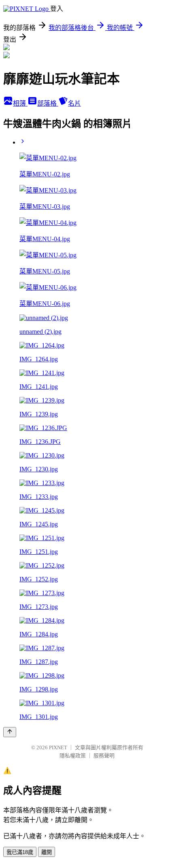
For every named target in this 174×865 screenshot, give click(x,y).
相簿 (20, 103)
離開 (46, 852)
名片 (74, 103)
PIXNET (58, 747)
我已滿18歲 (19, 852)
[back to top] (9, 732)
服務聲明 (104, 756)
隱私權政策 (72, 756)
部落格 (47, 103)
